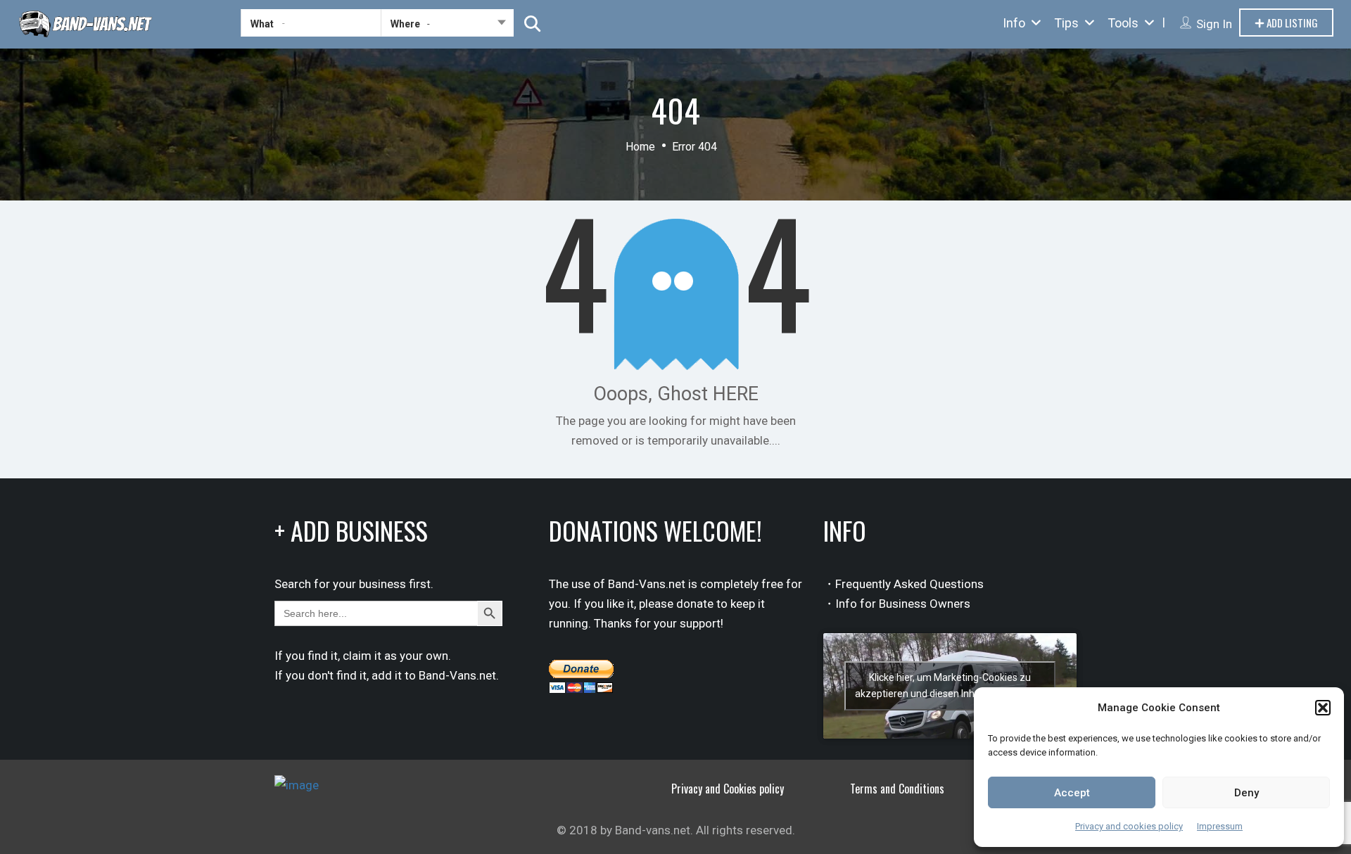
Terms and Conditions (897, 788)
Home (640, 146)
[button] (1323, 708)
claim (357, 656)
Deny (1246, 792)
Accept (1072, 792)
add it (387, 675)
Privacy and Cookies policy (727, 788)
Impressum (1220, 826)
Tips (1066, 22)
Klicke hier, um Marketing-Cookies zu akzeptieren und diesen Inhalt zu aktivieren (950, 685)
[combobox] (447, 26)
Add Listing (1291, 22)
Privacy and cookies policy (1129, 826)
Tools (1123, 22)
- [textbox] (428, 23)
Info (1014, 22)
